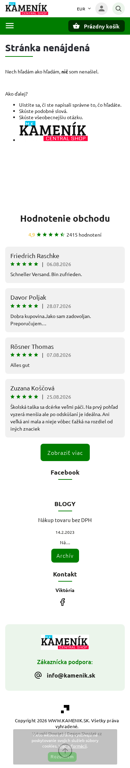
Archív (65, 555)
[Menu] (10, 25)
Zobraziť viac (65, 452)
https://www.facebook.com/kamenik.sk (62, 602)
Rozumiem (62, 756)
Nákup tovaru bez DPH (65, 520)
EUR (81, 8)
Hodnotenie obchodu (65, 218)
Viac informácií (73, 746)
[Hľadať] (118, 8)
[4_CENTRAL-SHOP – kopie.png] (53, 140)
